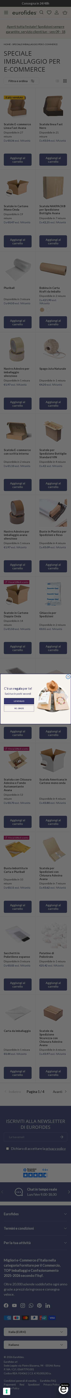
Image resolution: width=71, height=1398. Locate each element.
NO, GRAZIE (19, 708)
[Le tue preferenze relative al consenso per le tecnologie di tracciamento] (6, 1391)
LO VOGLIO (19, 701)
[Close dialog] (68, 677)
